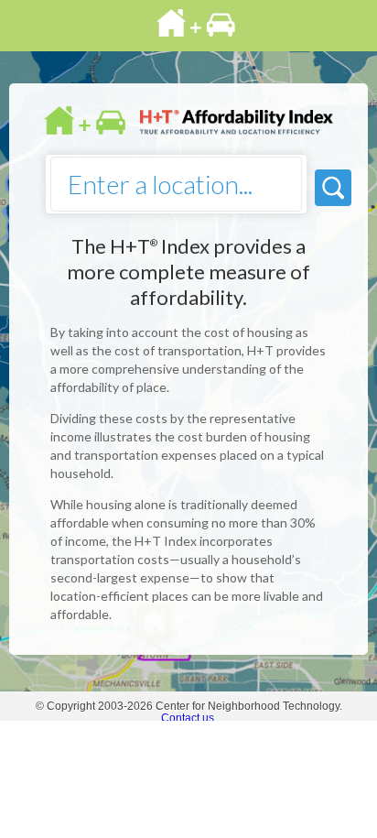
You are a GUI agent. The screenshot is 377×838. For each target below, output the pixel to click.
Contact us (187, 718)
